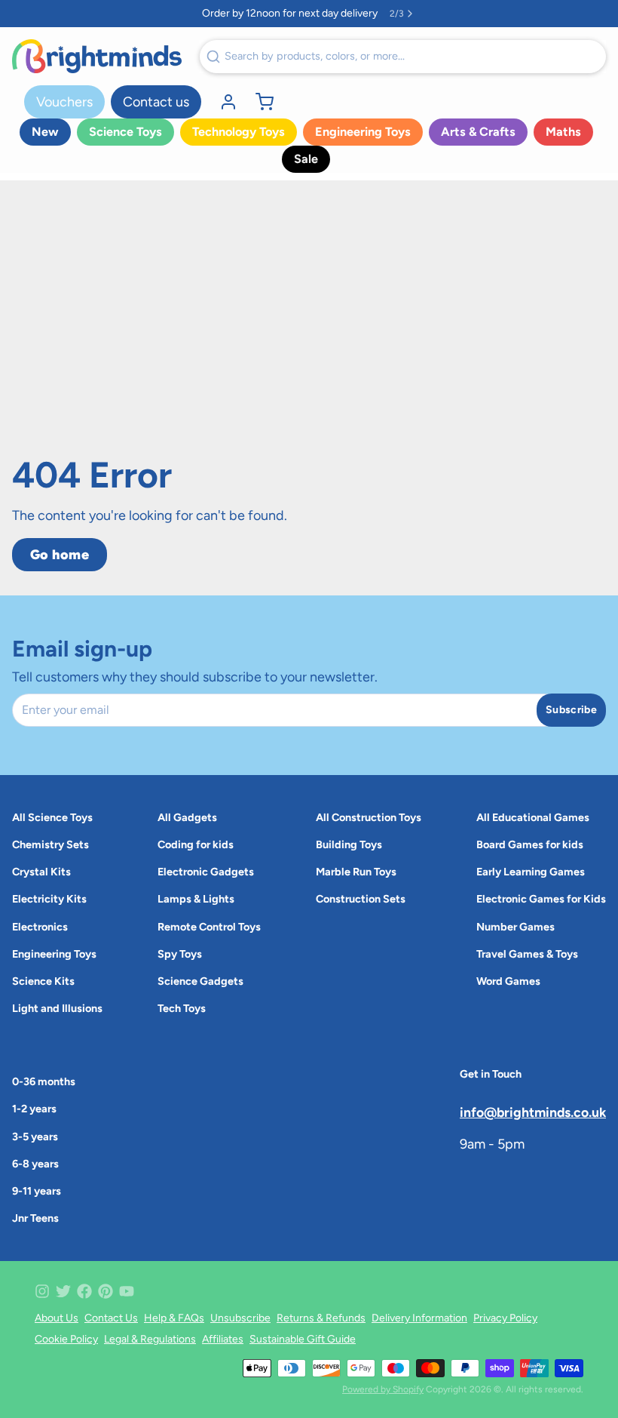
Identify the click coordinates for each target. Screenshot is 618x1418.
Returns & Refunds (321, 1318)
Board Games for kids (529, 844)
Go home (59, 554)
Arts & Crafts (478, 132)
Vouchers (64, 102)
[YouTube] (126, 1291)
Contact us (156, 102)
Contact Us (111, 1318)
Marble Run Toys (356, 871)
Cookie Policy (66, 1339)
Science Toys (125, 132)
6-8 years (35, 1163)
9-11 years (36, 1191)
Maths (563, 132)
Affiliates (222, 1339)
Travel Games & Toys (527, 954)
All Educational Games (532, 817)
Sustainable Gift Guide (302, 1339)
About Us (56, 1318)
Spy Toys (180, 954)
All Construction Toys (368, 817)
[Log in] (222, 102)
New (45, 132)
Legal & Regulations (150, 1339)
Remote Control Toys (209, 927)
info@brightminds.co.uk (533, 1112)
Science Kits (43, 981)
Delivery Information (419, 1318)
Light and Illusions (57, 1008)
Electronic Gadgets (206, 871)
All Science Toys (52, 817)
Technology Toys (238, 132)
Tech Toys (182, 1008)
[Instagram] (42, 1291)
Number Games (515, 927)
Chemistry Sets (50, 844)
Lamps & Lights (196, 899)
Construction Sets (360, 899)
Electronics (40, 927)
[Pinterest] (105, 1291)
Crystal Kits (41, 871)
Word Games (508, 981)
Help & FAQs (174, 1318)
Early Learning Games (530, 871)
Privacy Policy (505, 1318)
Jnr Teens (35, 1218)
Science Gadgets (200, 981)
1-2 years (34, 1108)
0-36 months (43, 1081)
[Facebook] (84, 1291)
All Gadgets (187, 817)
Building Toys (349, 844)
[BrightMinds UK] (97, 56)
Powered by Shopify (383, 1389)
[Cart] (258, 102)
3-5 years (35, 1136)
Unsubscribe (240, 1318)
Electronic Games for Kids (541, 899)
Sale (306, 159)
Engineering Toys (363, 132)
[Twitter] (63, 1291)
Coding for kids (196, 844)
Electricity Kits (49, 899)
